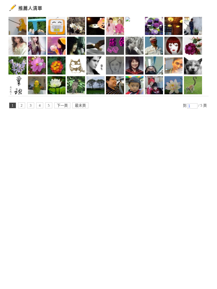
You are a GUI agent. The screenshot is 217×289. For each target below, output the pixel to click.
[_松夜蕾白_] (115, 46)
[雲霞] (173, 86)
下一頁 (62, 105)
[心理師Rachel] (95, 86)
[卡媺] (56, 66)
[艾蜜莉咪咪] (173, 27)
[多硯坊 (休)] (154, 86)
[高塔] (134, 46)
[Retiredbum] (115, 27)
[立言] (56, 27)
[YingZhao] (95, 46)
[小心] (37, 86)
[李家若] (76, 66)
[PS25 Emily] (37, 46)
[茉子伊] (56, 86)
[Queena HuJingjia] (154, 66)
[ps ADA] (17, 46)
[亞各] (95, 66)
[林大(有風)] (173, 66)
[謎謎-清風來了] (17, 86)
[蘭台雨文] (193, 46)
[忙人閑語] (193, 27)
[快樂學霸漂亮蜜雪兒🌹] (56, 46)
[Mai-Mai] (134, 86)
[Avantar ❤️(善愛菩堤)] (134, 27)
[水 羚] (115, 66)
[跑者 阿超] (95, 27)
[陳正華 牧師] (134, 66)
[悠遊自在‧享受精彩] (173, 46)
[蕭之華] (76, 86)
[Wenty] (76, 27)
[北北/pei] (193, 66)
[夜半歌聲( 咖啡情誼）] (76, 46)
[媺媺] (17, 66)
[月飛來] (115, 86)
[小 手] (17, 27)
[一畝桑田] (193, 86)
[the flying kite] (37, 27)
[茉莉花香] (154, 27)
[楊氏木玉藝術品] (154, 46)
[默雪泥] (37, 66)
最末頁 (80, 105)
